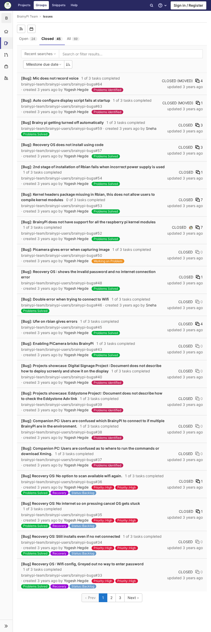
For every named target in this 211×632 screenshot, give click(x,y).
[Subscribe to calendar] (31, 29)
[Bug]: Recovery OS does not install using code (62, 144)
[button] (6, 626)
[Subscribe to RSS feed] (21, 29)
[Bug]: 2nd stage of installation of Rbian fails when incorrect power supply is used (93, 167)
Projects (24, 5)
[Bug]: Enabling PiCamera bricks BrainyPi (57, 343)
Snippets (59, 5)
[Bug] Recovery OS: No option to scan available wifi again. (71, 476)
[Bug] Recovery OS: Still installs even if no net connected (70, 536)
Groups (41, 5)
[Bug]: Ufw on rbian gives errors (49, 321)
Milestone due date (42, 64)
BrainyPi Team (27, 16)
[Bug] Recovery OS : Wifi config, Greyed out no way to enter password (82, 564)
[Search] (151, 5)
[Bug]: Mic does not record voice (49, 78)
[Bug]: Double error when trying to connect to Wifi (65, 299)
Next (132, 597)
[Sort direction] (68, 64)
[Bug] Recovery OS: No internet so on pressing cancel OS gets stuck (80, 503)
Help (74, 5)
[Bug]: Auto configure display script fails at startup (65, 100)
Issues (48, 16)
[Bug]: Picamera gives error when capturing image (65, 249)
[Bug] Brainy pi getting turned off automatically (62, 122)
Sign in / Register (188, 5)
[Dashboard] (7, 5)
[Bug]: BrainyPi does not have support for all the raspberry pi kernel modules (88, 222)
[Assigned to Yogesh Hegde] (191, 227)
